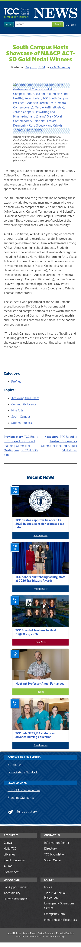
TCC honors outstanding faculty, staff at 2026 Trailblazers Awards (40, 579)
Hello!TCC (10, 849)
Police (48, 887)
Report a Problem (65, 933)
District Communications (24, 790)
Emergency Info (54, 914)
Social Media (52, 860)
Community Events (23, 404)
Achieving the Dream (25, 398)
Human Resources (16, 899)
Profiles (16, 382)
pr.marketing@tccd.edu (23, 772)
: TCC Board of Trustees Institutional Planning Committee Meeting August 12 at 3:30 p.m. (21, 446)
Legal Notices (14, 933)
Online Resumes (46, 933)
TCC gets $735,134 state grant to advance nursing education (37, 735)
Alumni (8, 866)
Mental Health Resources (60, 920)
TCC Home (70, 24)
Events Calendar (14, 860)
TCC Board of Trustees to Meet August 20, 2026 (35, 632)
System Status (13, 872)
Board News (40, 642)
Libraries (9, 854)
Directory (50, 849)
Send (20, 812)
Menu (8, 24)
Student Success (22, 423)
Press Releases (40, 535)
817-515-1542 (15, 765)
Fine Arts (17, 410)
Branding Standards (21, 798)
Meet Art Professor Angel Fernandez (39, 684)
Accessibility (12, 893)
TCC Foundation (55, 854)
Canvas (8, 843)
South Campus (21, 417)
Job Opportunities (16, 887)
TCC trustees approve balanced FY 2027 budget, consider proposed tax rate (39, 523)
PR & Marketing (60, 67)
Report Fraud (29, 933)
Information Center (56, 843)
